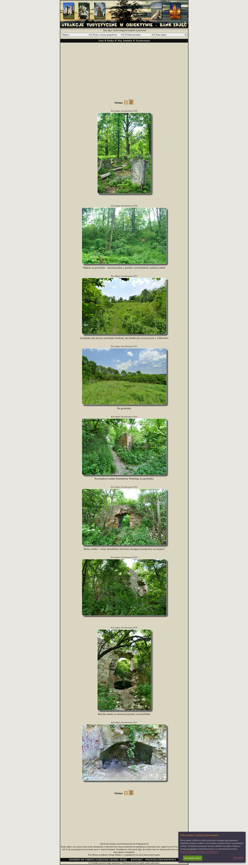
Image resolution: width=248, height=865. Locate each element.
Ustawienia (238, 857)
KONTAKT (137, 859)
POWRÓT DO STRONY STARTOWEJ (98, 859)
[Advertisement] (124, 69)
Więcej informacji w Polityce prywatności (199, 851)
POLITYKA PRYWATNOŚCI (160, 859)
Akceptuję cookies (192, 858)
